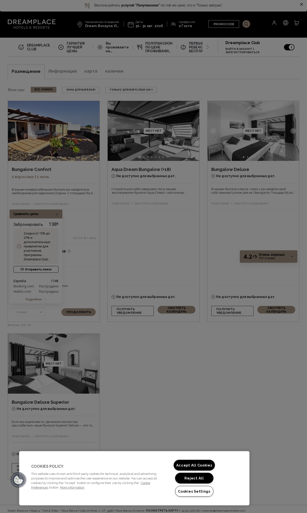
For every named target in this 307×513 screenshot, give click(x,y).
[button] (18, 480)
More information (72, 487)
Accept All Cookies (194, 465)
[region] (134, 478)
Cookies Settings (194, 491)
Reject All (194, 478)
